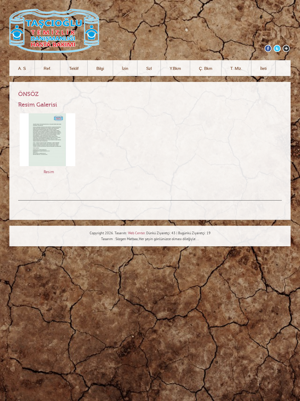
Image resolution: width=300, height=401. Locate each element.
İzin (125, 68)
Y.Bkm (175, 68)
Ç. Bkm (205, 68)
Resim (49, 172)
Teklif (74, 68)
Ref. (47, 68)
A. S (22, 68)
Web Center (136, 233)
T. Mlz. (236, 68)
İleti (263, 68)
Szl (149, 68)
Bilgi (100, 68)
